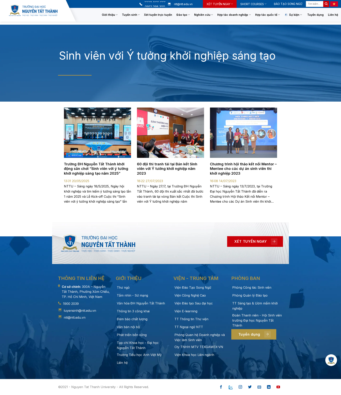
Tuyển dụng (315, 14)
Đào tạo (181, 14)
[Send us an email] (259, 387)
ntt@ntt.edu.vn (74, 317)
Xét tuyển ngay (218, 4)
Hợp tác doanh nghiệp (232, 14)
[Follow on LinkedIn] (269, 387)
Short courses (252, 4)
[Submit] (326, 4)
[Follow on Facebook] (221, 387)
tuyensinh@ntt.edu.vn (80, 311)
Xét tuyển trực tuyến (158, 14)
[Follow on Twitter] (250, 387)
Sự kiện (294, 14)
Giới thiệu (108, 14)
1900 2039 (71, 304)
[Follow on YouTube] (278, 387)
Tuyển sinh (129, 14)
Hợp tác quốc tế (266, 14)
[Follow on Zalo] (231, 387)
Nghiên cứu (202, 14)
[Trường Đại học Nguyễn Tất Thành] (36, 10)
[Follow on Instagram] (240, 387)
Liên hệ (333, 14)
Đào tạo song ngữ (288, 4)
